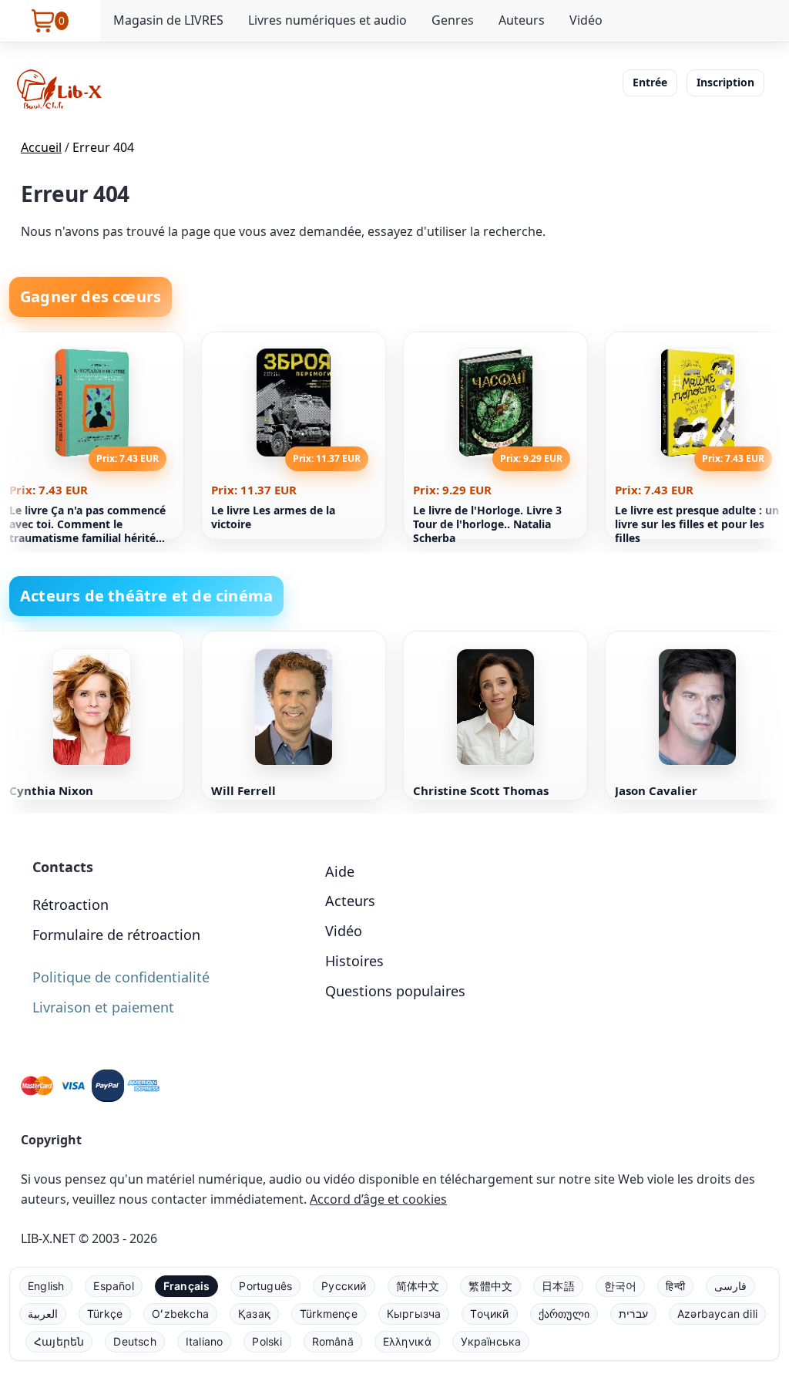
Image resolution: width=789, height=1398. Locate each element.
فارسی (730, 1285)
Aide (339, 871)
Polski (267, 1341)
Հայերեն (59, 1341)
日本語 (558, 1285)
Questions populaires (395, 991)
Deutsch (134, 1341)
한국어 (620, 1285)
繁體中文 (490, 1285)
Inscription (725, 82)
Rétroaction (70, 904)
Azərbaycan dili (717, 1313)
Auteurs (522, 20)
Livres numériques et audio (327, 20)
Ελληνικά (407, 1341)
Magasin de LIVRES (168, 20)
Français (186, 1285)
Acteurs (350, 900)
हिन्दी (675, 1285)
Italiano (204, 1341)
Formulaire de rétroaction (116, 934)
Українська (491, 1341)
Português (265, 1285)
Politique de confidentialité (121, 977)
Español (113, 1285)
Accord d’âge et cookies (378, 1199)
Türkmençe (329, 1313)
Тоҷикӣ (489, 1313)
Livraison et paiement (103, 1007)
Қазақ (254, 1313)
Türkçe (105, 1313)
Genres (452, 20)
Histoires (354, 961)
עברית (633, 1313)
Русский (343, 1285)
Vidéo (586, 20)
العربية (43, 1313)
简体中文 (418, 1285)
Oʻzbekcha (180, 1313)
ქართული (564, 1313)
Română (333, 1341)
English (46, 1285)
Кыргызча (414, 1313)
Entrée (650, 82)
